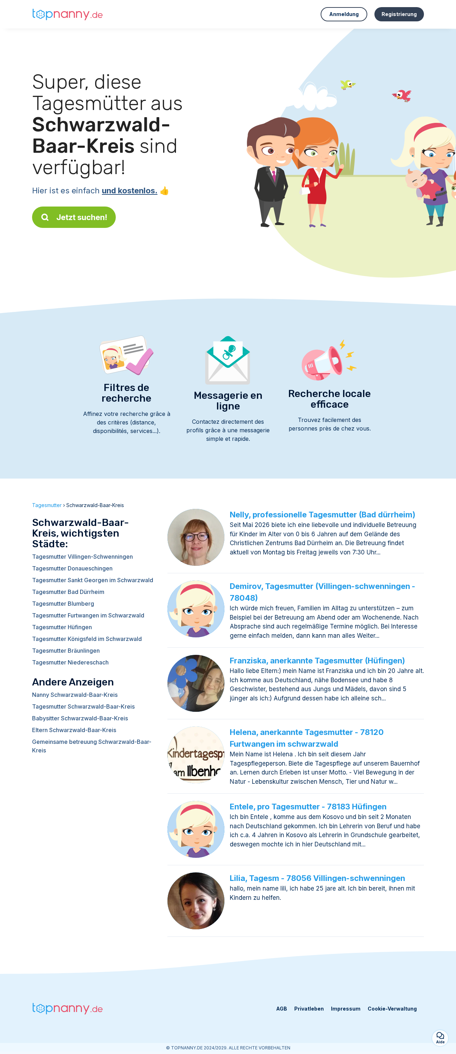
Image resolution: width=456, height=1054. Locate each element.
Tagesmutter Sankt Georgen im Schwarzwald (92, 580)
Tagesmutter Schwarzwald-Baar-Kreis (83, 706)
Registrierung (399, 14)
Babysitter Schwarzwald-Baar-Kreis (80, 718)
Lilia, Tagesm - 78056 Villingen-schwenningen (317, 878)
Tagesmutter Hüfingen (62, 627)
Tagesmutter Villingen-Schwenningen (82, 556)
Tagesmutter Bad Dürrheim (68, 591)
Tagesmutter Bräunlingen (66, 650)
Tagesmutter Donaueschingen (72, 568)
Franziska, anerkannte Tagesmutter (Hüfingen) (317, 660)
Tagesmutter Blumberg (63, 603)
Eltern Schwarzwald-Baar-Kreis (74, 730)
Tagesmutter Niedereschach (70, 662)
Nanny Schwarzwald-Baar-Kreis (75, 694)
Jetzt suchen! (81, 217)
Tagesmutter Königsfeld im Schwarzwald (87, 638)
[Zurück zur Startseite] (67, 14)
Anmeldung (344, 14)
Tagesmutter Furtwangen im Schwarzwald (88, 615)
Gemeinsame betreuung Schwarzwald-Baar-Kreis (91, 746)
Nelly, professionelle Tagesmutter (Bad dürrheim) (322, 514)
